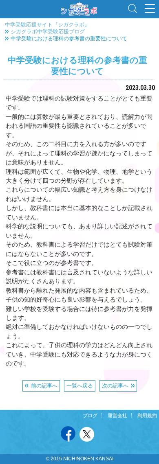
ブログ (90, 415)
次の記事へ (115, 386)
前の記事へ (44, 386)
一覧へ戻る (79, 386)
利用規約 (147, 415)
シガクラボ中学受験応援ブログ (48, 31)
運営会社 (117, 415)
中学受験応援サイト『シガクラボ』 (47, 24)
